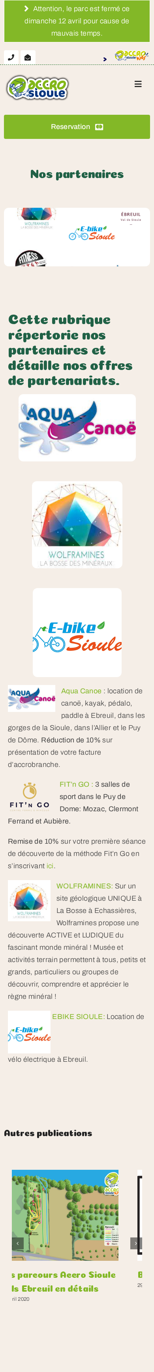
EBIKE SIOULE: (78, 1017)
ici (50, 866)
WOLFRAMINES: (84, 886)
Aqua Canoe (81, 691)
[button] (18, 1243)
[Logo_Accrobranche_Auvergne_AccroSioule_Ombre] (37, 76)
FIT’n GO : (77, 784)
